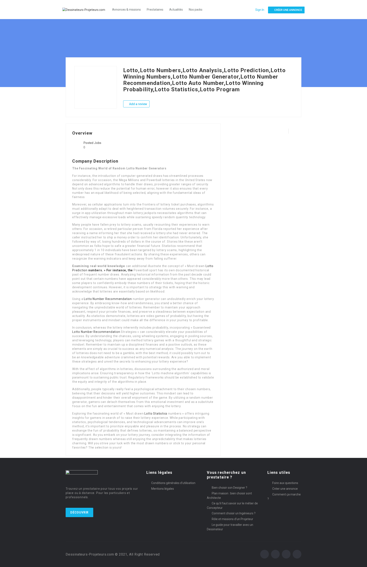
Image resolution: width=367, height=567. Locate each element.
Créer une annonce (285, 488)
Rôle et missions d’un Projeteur (232, 519)
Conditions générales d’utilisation (173, 483)
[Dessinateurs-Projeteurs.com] (85, 9)
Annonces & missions (126, 9)
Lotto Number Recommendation (108, 299)
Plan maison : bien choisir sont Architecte (229, 495)
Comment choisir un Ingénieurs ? (233, 513)
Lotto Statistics (155, 413)
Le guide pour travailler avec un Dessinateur (230, 527)
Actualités (176, 9)
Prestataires (155, 9)
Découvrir (79, 512)
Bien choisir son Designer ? (229, 487)
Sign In (259, 9)
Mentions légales (162, 488)
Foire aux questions (285, 483)
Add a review (137, 104)
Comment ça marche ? (284, 497)
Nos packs (195, 9)
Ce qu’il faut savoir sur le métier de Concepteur (232, 505)
